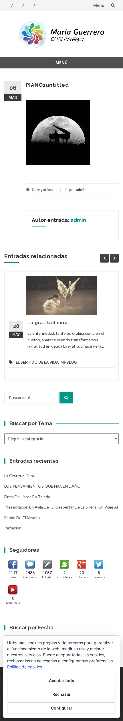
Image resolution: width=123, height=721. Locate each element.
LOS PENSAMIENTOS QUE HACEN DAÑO (42, 486)
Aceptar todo (61, 680)
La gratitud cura (47, 322)
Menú (98, 5)
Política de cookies (24, 666)
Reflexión (12, 527)
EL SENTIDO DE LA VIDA (37, 362)
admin (81, 189)
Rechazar (61, 694)
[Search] (66, 397)
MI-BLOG (68, 362)
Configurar (61, 708)
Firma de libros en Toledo (27, 496)
